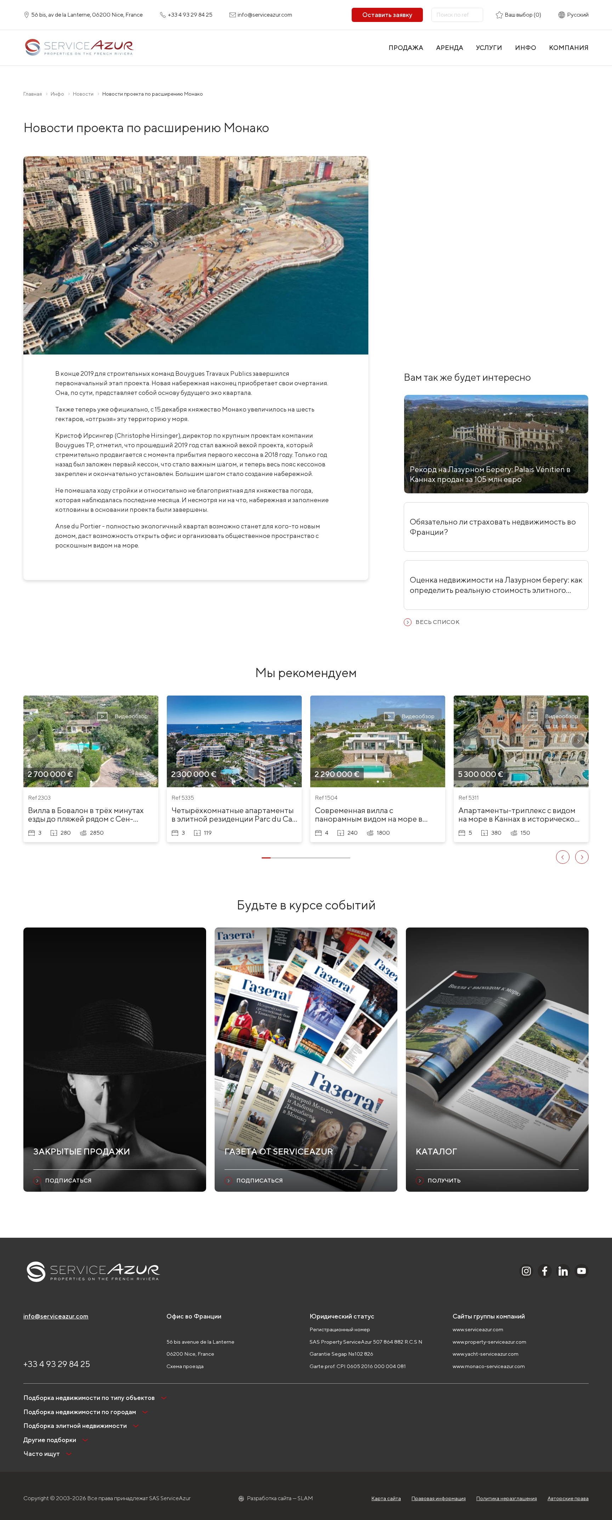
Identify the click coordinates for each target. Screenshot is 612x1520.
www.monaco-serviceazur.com (489, 1366)
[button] (33, 741)
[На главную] (79, 47)
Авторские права (568, 1498)
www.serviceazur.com (478, 1329)
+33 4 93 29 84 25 (56, 1364)
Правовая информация (439, 1498)
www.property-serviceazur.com (489, 1342)
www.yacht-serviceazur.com (485, 1354)
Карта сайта (386, 1498)
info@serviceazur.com (56, 1316)
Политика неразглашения (506, 1498)
